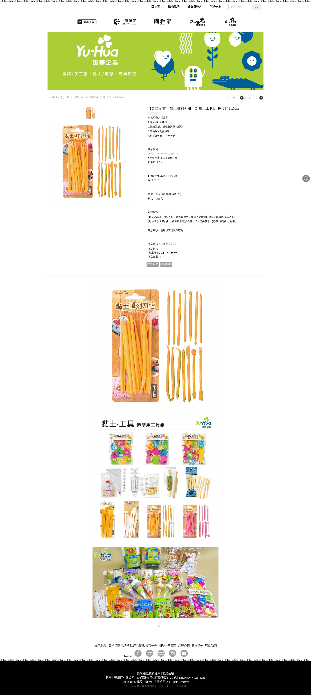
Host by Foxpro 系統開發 (172, 686)
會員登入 (196, 6)
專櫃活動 (114, 645)
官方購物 (197, 645)
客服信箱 (168, 673)
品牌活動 (126, 645)
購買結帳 (166, 264)
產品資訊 (139, 645)
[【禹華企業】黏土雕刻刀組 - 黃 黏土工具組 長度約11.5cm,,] (155, 407)
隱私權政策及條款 (148, 673)
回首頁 (155, 6)
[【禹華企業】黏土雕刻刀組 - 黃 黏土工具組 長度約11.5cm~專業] (90, 200)
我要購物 (153, 264)
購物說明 (174, 6)
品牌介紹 (184, 645)
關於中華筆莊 (167, 645)
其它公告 (151, 645)
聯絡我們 (211, 645)
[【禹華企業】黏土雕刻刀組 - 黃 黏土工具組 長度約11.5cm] (90, 118)
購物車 (217, 6)
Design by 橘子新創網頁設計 (141, 686)
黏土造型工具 (61, 97)
